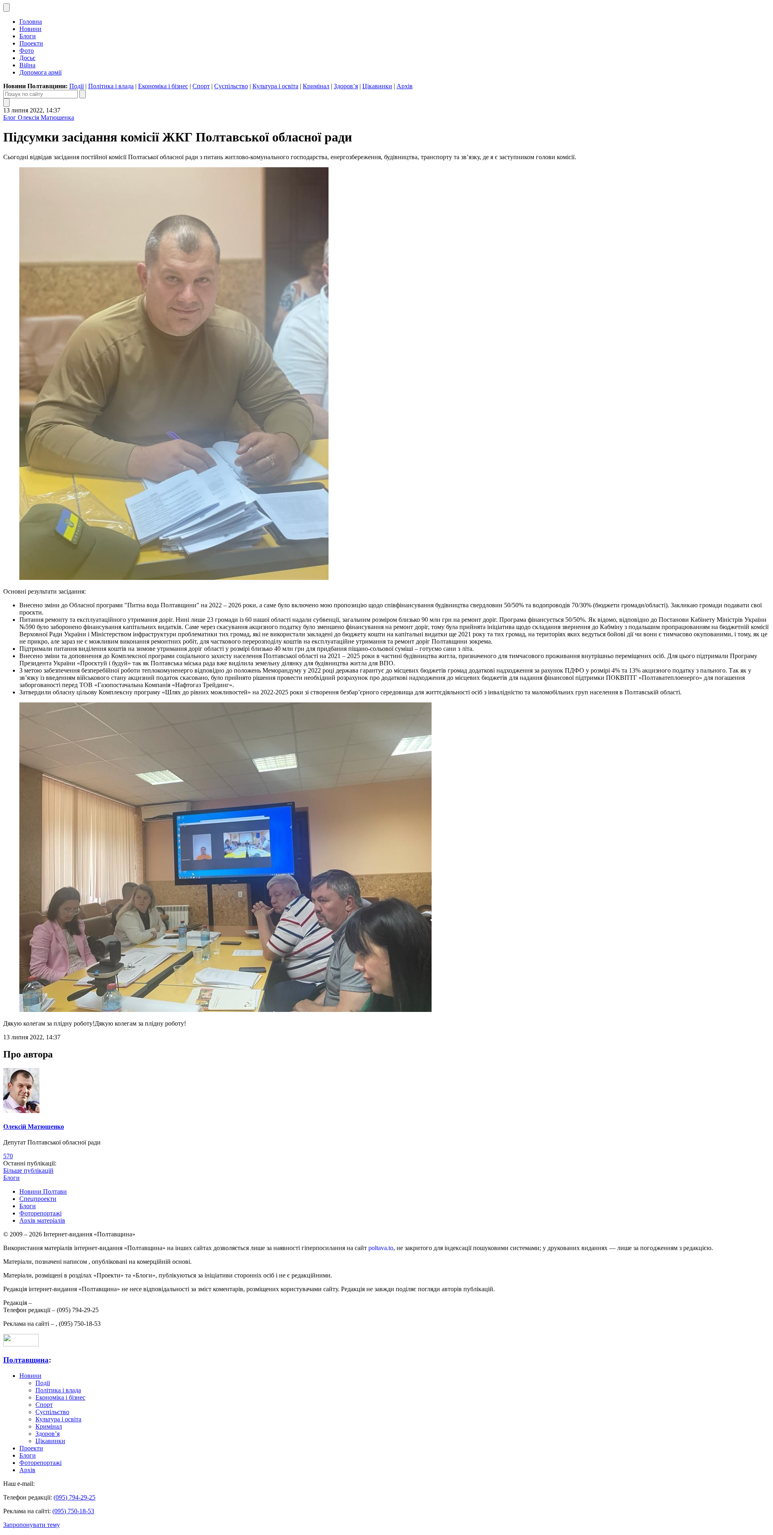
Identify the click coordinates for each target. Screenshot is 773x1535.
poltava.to (380, 1247)
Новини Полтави (43, 1191)
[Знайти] (82, 94)
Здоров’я (346, 86)
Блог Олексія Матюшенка (38, 117)
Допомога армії (40, 72)
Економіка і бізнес (163, 86)
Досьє (27, 57)
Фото (26, 50)
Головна (30, 21)
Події (76, 86)
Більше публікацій (28, 1170)
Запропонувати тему (31, 1524)
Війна (27, 65)
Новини (30, 28)
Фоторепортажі (40, 1213)
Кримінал (316, 86)
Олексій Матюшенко (33, 1126)
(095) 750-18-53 (73, 1511)
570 (8, 1156)
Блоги (27, 36)
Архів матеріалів (42, 1220)
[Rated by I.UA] (21, 1344)
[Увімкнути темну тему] (6, 7)
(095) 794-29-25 (74, 1497)
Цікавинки (377, 86)
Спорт (201, 86)
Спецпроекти (37, 1198)
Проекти (31, 43)
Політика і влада (111, 86)
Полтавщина (26, 1360)
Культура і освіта (275, 86)
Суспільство (231, 86)
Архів (405, 86)
